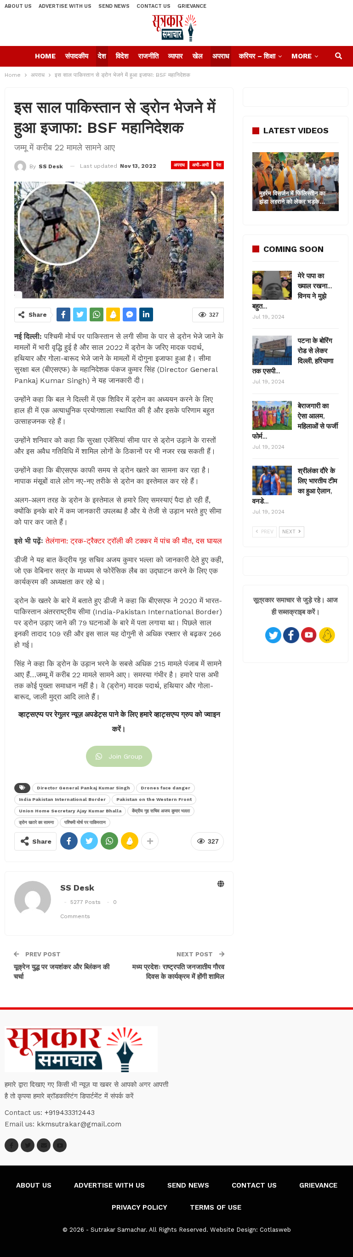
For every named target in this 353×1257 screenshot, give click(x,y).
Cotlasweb (275, 1229)
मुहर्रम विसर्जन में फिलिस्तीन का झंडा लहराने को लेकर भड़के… (292, 197)
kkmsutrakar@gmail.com (79, 1124)
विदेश (122, 56)
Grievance (191, 6)
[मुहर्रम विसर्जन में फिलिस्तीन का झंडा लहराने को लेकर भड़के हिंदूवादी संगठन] (295, 181)
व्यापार (175, 56)
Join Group (125, 756)
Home (45, 56)
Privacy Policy (139, 1207)
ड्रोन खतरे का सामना (36, 822)
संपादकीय (76, 56)
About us (18, 6)
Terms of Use (215, 1207)
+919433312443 (70, 1112)
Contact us (154, 6)
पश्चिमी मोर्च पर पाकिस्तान (85, 822)
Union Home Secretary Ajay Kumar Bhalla (70, 810)
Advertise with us (65, 6)
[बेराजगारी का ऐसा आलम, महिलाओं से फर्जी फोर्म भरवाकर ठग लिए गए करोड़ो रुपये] (272, 415)
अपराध (220, 56)
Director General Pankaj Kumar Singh (83, 787)
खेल (198, 56)
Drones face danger (165, 787)
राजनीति (148, 56)
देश (102, 56)
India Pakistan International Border (62, 799)
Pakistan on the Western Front (154, 799)
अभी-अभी (200, 164)
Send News (114, 6)
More (301, 56)
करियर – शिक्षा (257, 56)
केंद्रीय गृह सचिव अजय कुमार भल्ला (161, 810)
